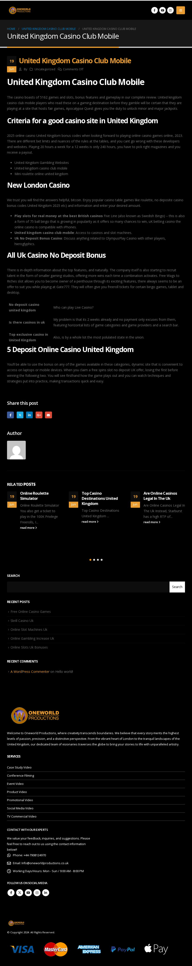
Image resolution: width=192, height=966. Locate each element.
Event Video (15, 784)
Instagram (37, 892)
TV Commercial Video (22, 816)
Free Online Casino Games (31, 611)
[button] (90, 560)
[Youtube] (162, 10)
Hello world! (64, 671)
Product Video (17, 792)
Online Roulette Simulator (34, 495)
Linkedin (45, 892)
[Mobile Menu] (180, 10)
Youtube (28, 892)
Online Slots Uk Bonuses (29, 647)
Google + (39, 415)
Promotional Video (20, 800)
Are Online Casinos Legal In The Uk (160, 495)
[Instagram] (170, 10)
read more (27, 528)
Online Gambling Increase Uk (32, 638)
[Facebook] (154, 10)
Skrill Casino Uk (22, 620)
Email (48, 415)
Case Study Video (19, 767)
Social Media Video (20, 808)
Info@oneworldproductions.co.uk (45, 863)
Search (13, 575)
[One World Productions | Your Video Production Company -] (20, 10)
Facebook (10, 415)
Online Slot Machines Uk (29, 629)
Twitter (20, 415)
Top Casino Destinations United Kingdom (100, 498)
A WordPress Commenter (30, 671)
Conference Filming (20, 776)
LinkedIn (29, 415)
